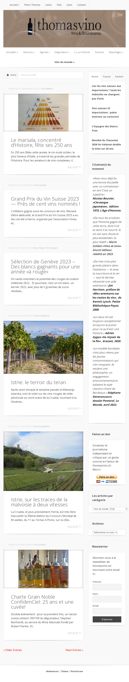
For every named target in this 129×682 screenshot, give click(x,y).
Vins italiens (47, 88)
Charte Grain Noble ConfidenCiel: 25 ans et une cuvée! (42, 601)
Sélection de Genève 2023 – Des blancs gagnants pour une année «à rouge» (45, 266)
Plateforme (77, 671)
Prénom (97, 581)
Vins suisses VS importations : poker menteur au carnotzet (105, 112)
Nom (95, 593)
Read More (73, 167)
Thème (64, 671)
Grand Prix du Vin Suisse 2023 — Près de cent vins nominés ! (45, 201)
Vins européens (42, 315)
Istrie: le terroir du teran (38, 382)
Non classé (39, 247)
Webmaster (52, 671)
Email (95, 605)
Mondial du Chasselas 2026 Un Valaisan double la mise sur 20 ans (106, 144)
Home (13, 74)
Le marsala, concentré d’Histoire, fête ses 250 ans (41, 142)
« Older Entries (12, 650)
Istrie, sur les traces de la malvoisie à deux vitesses (39, 502)
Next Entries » (74, 650)
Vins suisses (41, 185)
